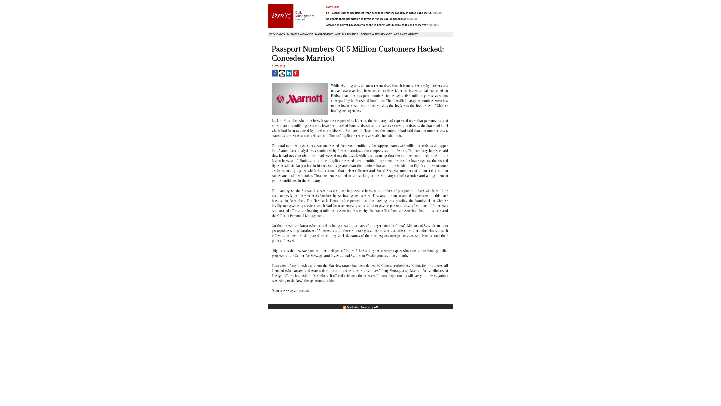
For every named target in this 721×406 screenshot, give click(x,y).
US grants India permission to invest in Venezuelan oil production (366, 18)
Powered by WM (369, 307)
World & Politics (346, 34)
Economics (277, 34)
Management (324, 34)
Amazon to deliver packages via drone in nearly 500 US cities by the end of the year (377, 25)
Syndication (353, 307)
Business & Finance (300, 34)
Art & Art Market (406, 34)
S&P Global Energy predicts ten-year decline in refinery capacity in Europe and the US (379, 12)
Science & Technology (376, 34)
